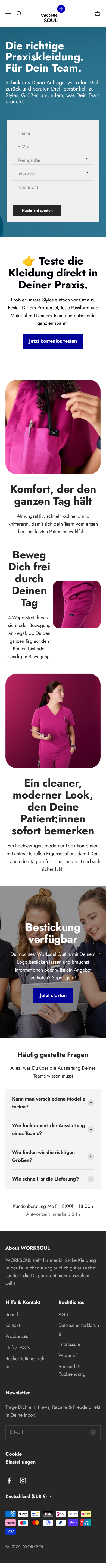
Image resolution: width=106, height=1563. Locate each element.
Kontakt (12, 1325)
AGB (63, 1314)
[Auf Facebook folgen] (9, 1480)
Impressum (69, 1344)
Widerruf (67, 1355)
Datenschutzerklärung (78, 1329)
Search (12, 1314)
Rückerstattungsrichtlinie (25, 1362)
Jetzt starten (53, 995)
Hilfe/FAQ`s (17, 1347)
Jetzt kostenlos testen (53, 341)
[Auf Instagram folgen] (23, 1480)
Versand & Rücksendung (71, 1370)
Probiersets (16, 1336)
